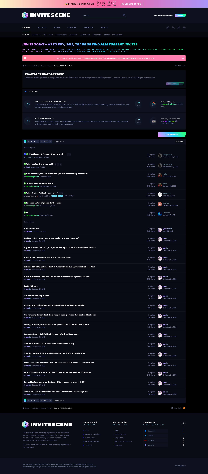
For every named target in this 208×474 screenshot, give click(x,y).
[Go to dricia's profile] (160, 239)
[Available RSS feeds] (184, 408)
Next (45, 142)
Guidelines (36, 35)
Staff (51, 35)
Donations (97, 35)
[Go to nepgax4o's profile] (160, 155)
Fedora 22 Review (168, 102)
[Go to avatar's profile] (160, 204)
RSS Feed (118, 445)
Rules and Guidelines (92, 434)
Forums (25, 35)
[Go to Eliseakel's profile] (160, 214)
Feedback (88, 27)
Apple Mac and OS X (44, 118)
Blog (116, 430)
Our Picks (73, 35)
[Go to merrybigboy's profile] (154, 121)
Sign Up (180, 15)
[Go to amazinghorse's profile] (154, 104)
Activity (42, 27)
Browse (26, 27)
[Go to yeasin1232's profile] (160, 230)
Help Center (119, 438)
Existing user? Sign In (163, 16)
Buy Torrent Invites (92, 441)
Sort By (179, 142)
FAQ (44, 35)
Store (57, 27)
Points (104, 27)
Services (71, 27)
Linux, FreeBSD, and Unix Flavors (50, 101)
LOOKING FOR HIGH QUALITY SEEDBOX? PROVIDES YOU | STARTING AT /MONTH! (105, 58)
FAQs (87, 430)
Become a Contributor (123, 441)
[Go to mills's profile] (160, 175)
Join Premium (90, 438)
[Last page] (50, 141)
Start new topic (171, 134)
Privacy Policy (180, 466)
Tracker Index (61, 35)
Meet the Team (121, 434)
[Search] (124, 15)
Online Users (117, 35)
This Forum (116, 15)
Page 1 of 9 (59, 142)
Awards (107, 35)
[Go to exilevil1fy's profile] (160, 194)
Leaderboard (85, 35)
